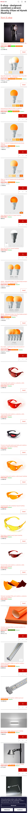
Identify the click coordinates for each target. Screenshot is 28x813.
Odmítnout (7, 809)
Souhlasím (20, 809)
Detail (23, 52)
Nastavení (13, 805)
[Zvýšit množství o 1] (26, 119)
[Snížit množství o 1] (19, 119)
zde (18, 802)
